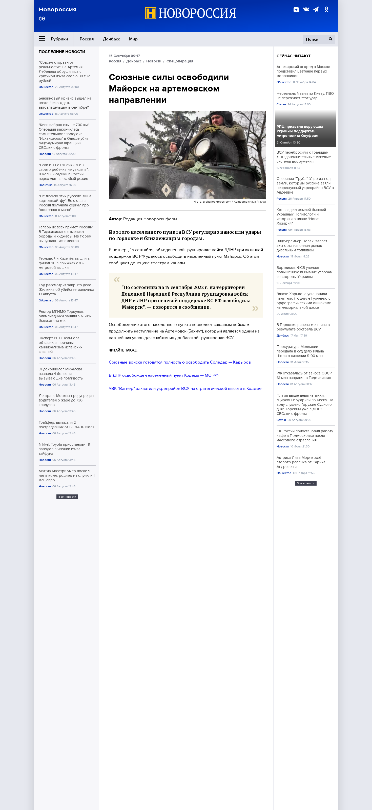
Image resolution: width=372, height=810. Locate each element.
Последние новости (62, 52)
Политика (45, 185)
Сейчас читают (294, 56)
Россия (87, 39)
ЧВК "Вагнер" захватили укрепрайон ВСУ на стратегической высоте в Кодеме (185, 388)
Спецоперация (180, 61)
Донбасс (111, 39)
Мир (133, 39)
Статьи (281, 104)
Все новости (67, 496)
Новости (45, 154)
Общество (46, 87)
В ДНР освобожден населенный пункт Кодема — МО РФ (164, 375)
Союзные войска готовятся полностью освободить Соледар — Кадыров (180, 362)
